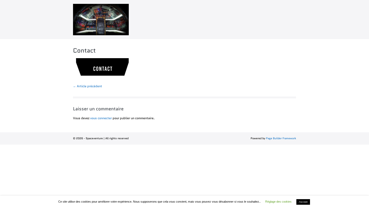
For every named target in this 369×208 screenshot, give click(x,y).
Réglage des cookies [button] (278, 201)
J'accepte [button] (303, 202)
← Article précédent (87, 86)
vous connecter (101, 118)
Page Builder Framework (281, 138)
